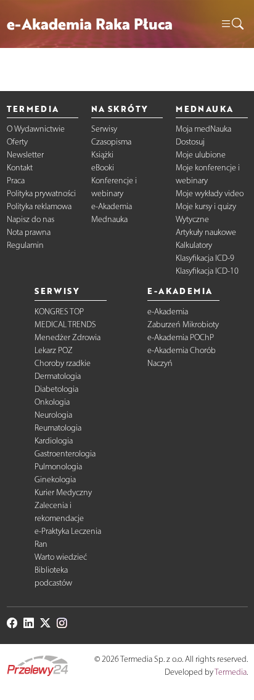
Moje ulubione (201, 154)
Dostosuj (190, 142)
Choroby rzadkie (63, 363)
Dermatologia (58, 376)
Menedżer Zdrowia (67, 337)
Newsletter (25, 154)
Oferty (17, 142)
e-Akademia (111, 206)
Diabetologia (56, 389)
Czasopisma (111, 142)
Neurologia (53, 415)
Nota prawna (29, 232)
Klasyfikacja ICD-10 (207, 271)
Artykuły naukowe (206, 232)
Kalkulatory (194, 245)
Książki (102, 154)
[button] (232, 24)
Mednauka (109, 219)
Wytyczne (192, 219)
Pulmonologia (58, 466)
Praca (16, 180)
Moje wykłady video (210, 193)
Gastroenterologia (65, 453)
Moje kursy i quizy (206, 206)
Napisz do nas (30, 219)
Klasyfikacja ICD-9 (205, 258)
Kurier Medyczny (63, 492)
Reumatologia (58, 428)
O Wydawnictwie (36, 129)
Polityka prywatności (41, 193)
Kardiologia (54, 441)
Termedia (231, 672)
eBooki (102, 167)
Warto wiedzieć (61, 557)
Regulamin (25, 245)
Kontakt (20, 167)
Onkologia (52, 402)
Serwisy (104, 129)
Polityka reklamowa (39, 206)
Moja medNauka (203, 129)
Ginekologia (55, 479)
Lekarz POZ (54, 350)
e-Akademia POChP (180, 337)
